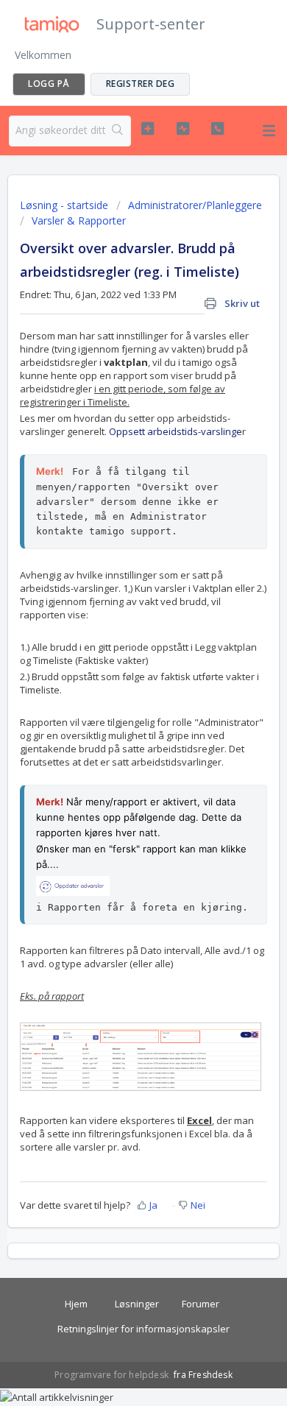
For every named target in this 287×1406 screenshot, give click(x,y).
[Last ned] (116, 705)
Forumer (200, 1303)
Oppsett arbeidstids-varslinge (175, 431)
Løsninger (137, 1303)
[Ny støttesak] (147, 128)
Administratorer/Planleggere (195, 205)
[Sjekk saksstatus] (182, 128)
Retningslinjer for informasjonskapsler (143, 1328)
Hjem (76, 1303)
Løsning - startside (65, 205)
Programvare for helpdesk (112, 1374)
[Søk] (118, 131)
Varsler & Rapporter (79, 220)
